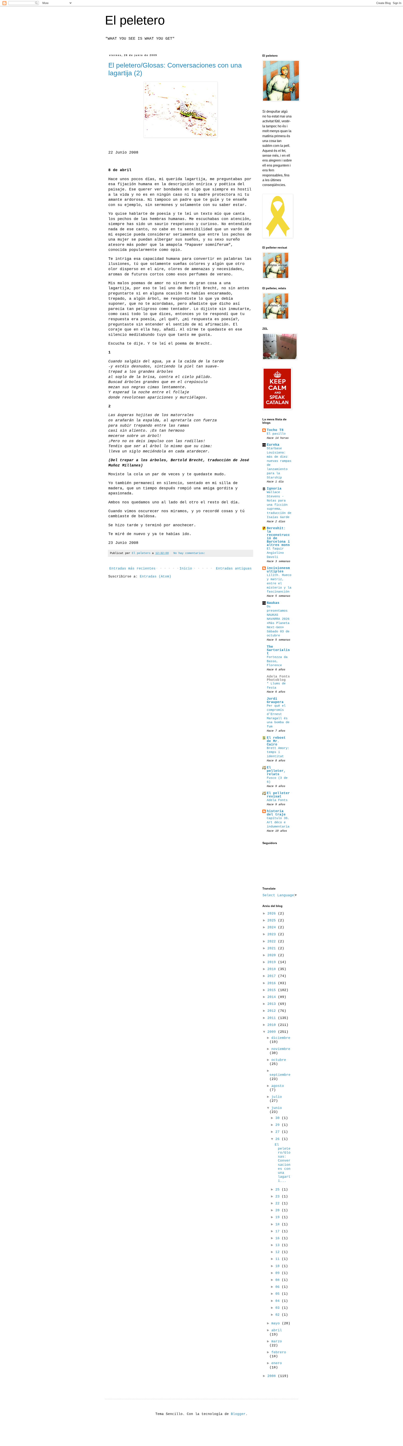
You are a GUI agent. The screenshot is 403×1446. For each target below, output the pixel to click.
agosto (277, 1086)
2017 (272, 976)
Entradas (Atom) (155, 576)
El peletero (135, 20)
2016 (272, 983)
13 (278, 1245)
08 (278, 1280)
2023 (272, 934)
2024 (272, 927)
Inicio (185, 569)
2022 (272, 941)
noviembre (280, 1049)
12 (278, 1252)
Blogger (238, 1414)
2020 (272, 955)
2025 (272, 920)
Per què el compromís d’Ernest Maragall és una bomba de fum (278, 716)
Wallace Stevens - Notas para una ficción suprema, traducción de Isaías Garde (279, 504)
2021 (272, 948)
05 (278, 1294)
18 (278, 1224)
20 (278, 1210)
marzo (276, 1341)
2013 (272, 1004)
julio (276, 1097)
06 (278, 1287)
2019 (272, 962)
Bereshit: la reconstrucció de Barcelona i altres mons (278, 536)
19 (278, 1217)
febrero (278, 1352)
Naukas (273, 603)
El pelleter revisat (278, 795)
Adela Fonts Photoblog (278, 678)
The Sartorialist (278, 650)
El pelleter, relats (276, 771)
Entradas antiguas (234, 569)
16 (278, 1238)
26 (278, 1139)
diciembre (280, 1038)
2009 (272, 1032)
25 (278, 1190)
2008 (272, 1376)
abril (276, 1330)
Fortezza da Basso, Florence (277, 661)
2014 (272, 997)
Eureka (273, 445)
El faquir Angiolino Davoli (275, 553)
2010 (272, 1025)
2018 (272, 969)
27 (278, 1132)
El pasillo (276, 434)
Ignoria (274, 489)
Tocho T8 (275, 430)
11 (278, 1259)
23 (278, 1196)
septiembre (280, 1075)
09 (278, 1273)
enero (276, 1363)
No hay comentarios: (189, 553)
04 (278, 1301)
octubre (278, 1060)
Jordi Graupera (275, 700)
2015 (272, 990)
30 (278, 1118)
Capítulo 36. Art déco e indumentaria (278, 822)
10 (278, 1266)
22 (278, 1203)
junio (276, 1108)
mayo (276, 1323)
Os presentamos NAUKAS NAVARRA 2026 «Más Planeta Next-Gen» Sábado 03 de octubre (278, 621)
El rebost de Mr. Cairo (276, 741)
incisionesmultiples (278, 569)
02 (278, 1315)
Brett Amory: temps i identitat (278, 752)
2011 (272, 1018)
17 (278, 1231)
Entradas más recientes (132, 569)
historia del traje (276, 813)
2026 (272, 914)
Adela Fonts (277, 800)
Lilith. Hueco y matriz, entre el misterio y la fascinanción (279, 583)
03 (278, 1308)
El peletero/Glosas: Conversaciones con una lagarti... (282, 1163)
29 (278, 1125)
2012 (272, 1011)
